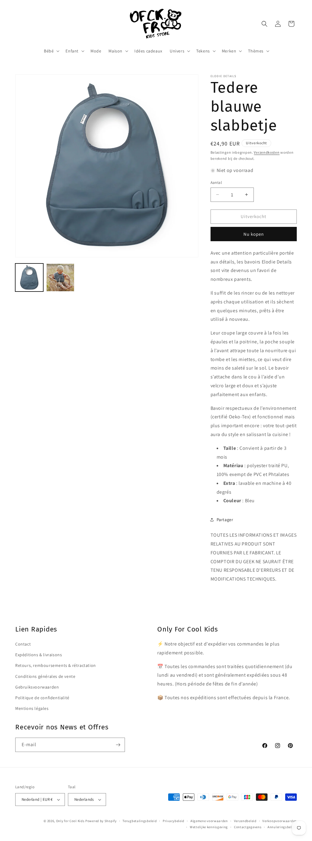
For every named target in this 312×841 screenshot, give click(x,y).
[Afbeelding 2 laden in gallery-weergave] (60, 277)
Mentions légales (32, 708)
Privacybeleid (173, 821)
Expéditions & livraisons (38, 654)
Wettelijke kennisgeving (209, 827)
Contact (23, 644)
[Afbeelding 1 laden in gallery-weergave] (29, 277)
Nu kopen (253, 234)
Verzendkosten (266, 152)
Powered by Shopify (101, 821)
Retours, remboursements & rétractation (55, 665)
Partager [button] (225, 519)
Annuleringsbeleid (282, 827)
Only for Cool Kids (70, 821)
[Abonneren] (118, 745)
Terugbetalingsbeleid (139, 821)
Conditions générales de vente (45, 676)
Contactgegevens (248, 827)
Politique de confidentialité (42, 697)
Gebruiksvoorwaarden (37, 687)
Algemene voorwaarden (209, 821)
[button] (51, 51)
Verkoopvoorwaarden (279, 821)
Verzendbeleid (245, 821)
